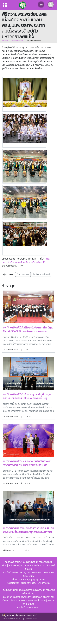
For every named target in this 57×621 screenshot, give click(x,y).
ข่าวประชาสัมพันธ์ (42, 274)
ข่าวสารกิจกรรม (18, 40)
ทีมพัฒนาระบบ (32, 618)
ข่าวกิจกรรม (24, 274)
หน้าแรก (5, 40)
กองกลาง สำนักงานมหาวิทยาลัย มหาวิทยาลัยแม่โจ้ (26, 260)
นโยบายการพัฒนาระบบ (11, 618)
